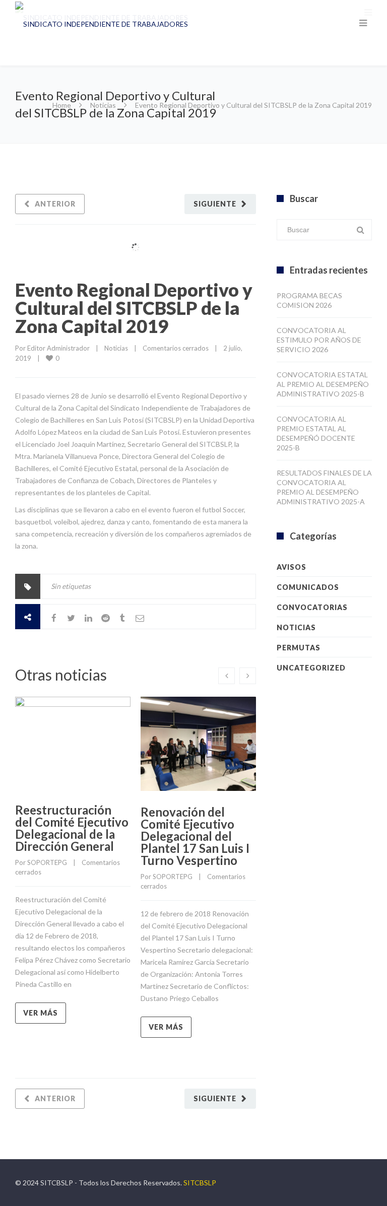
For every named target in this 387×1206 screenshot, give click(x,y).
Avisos (291, 567)
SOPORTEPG (47, 862)
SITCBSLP (199, 1182)
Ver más (40, 1013)
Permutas (298, 647)
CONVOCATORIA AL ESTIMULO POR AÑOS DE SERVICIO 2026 (319, 340)
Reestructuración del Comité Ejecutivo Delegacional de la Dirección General (71, 827)
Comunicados (308, 587)
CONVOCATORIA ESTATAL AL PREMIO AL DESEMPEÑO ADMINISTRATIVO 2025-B (323, 384)
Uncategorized (311, 667)
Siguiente (215, 203)
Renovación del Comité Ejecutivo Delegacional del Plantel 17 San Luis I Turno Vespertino (195, 836)
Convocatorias (312, 607)
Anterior (55, 203)
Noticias (103, 105)
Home (61, 105)
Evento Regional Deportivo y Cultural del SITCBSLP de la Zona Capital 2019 (133, 308)
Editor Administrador (58, 348)
